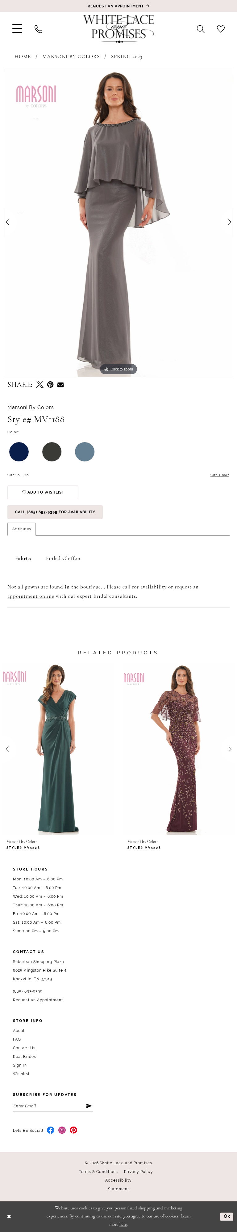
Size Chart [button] (219, 475)
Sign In (20, 1065)
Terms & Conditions (98, 1172)
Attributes (21, 529)
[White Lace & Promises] (118, 29)
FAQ (17, 1039)
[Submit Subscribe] (89, 1106)
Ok (227, 1216)
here (123, 1224)
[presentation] (58, 749)
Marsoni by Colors (71, 56)
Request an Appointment (38, 1000)
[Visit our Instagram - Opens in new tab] (62, 1131)
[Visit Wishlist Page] (221, 28)
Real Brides (24, 1056)
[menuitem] (17, 29)
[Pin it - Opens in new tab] (50, 385)
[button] (17, 29)
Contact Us (24, 1048)
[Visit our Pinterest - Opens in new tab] (73, 1131)
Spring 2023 (127, 56)
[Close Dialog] (9, 1216)
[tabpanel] (118, 222)
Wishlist (21, 1074)
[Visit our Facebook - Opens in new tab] (51, 1131)
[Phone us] (38, 28)
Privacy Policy (138, 1172)
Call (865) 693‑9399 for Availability (55, 512)
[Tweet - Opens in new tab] (40, 385)
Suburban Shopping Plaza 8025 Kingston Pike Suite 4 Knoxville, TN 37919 (40, 970)
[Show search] (201, 28)
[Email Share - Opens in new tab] (60, 385)
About (19, 1031)
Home (23, 56)
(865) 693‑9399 (28, 991)
